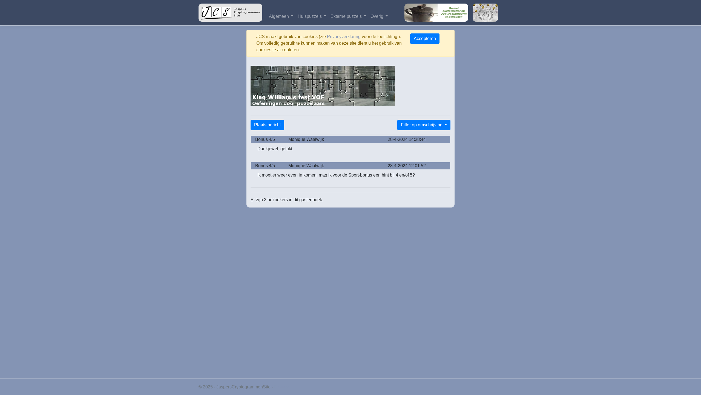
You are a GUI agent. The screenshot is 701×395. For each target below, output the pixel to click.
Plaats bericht (267, 125)
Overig (377, 16)
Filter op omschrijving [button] (422, 125)
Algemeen (279, 16)
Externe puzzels (347, 16)
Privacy (281, 387)
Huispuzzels (310, 16)
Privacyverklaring (344, 36)
